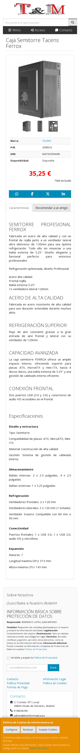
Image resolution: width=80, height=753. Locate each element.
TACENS (46, 141)
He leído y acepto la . (34, 657)
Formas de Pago (17, 687)
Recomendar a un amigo (52, 208)
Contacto (65, 30)
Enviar (53, 667)
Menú (16, 30)
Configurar (11, 729)
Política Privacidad (18, 683)
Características (19, 208)
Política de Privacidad (36, 649)
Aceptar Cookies (48, 729)
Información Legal (54, 679)
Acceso (39, 30)
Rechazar (28, 729)
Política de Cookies (39, 748)
